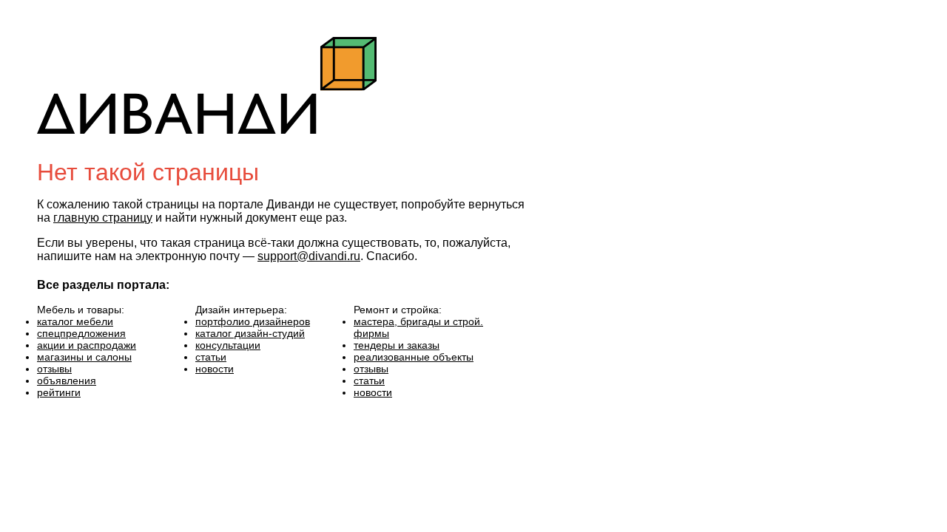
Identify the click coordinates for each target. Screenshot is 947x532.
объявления (66, 380)
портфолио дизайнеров (252, 321)
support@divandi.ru (308, 256)
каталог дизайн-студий (250, 333)
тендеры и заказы (396, 345)
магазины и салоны (84, 357)
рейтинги (59, 392)
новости (214, 369)
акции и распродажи (86, 345)
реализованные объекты (414, 357)
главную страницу (102, 217)
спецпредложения (81, 333)
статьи (210, 357)
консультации (227, 345)
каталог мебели (75, 321)
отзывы (54, 369)
